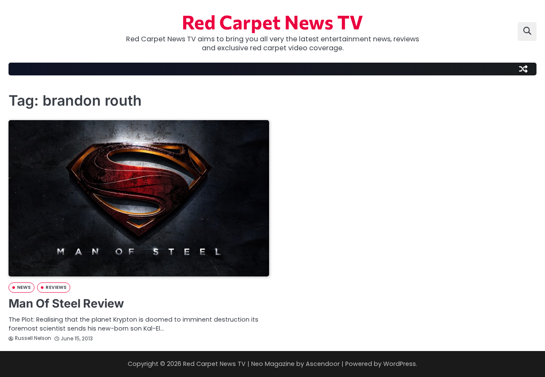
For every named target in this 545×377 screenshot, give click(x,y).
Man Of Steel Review (66, 303)
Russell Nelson (33, 338)
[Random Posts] (523, 69)
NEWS (24, 287)
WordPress (399, 364)
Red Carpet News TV (272, 21)
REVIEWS (56, 287)
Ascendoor (323, 364)
